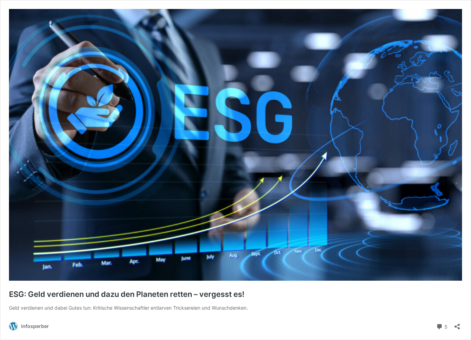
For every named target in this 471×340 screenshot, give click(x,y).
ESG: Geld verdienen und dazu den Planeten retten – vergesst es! (126, 294)
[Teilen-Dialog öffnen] (457, 324)
